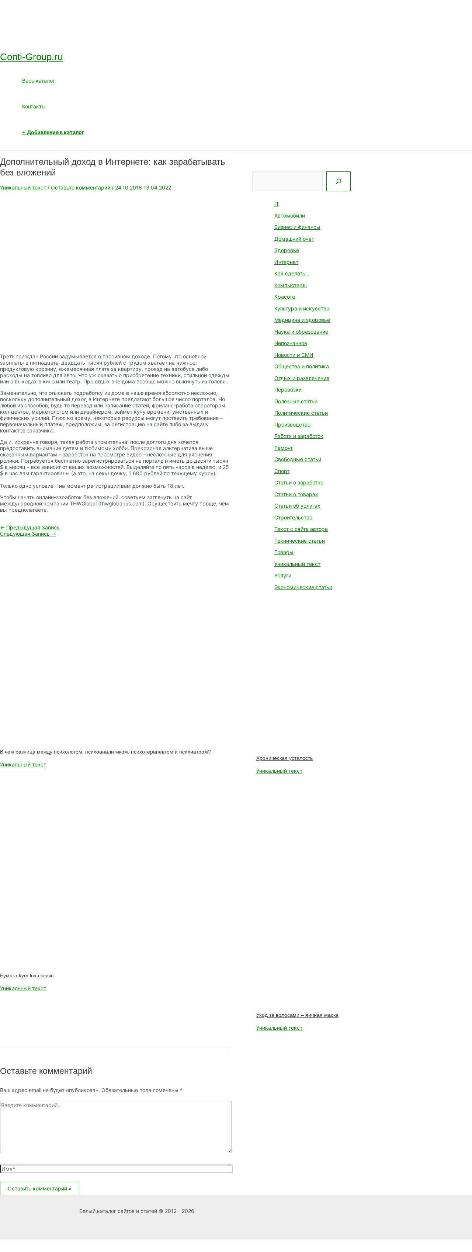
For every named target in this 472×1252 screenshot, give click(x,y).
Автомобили (289, 215)
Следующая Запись (28, 534)
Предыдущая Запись (30, 527)
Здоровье (286, 250)
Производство (292, 424)
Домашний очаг (294, 239)
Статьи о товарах (296, 494)
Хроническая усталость (284, 758)
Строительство (293, 517)
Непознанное (290, 343)
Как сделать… (292, 273)
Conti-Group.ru (31, 56)
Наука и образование (301, 331)
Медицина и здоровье (302, 320)
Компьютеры (290, 285)
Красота (284, 296)
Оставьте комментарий (80, 187)
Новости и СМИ (293, 355)
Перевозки (288, 389)
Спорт (281, 471)
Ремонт (283, 448)
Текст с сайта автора (301, 529)
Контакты (34, 106)
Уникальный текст (23, 187)
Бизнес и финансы (297, 227)
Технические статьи (299, 541)
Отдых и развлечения (301, 378)
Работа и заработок (298, 436)
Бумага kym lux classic (26, 975)
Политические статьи (301, 413)
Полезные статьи (295, 401)
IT (276, 204)
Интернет (286, 262)
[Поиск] (338, 181)
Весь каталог (38, 80)
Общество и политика (301, 366)
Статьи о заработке (298, 482)
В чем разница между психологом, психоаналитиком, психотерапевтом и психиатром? (105, 752)
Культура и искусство (301, 308)
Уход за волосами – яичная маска (297, 1015)
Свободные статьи (297, 459)
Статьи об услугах (297, 505)
